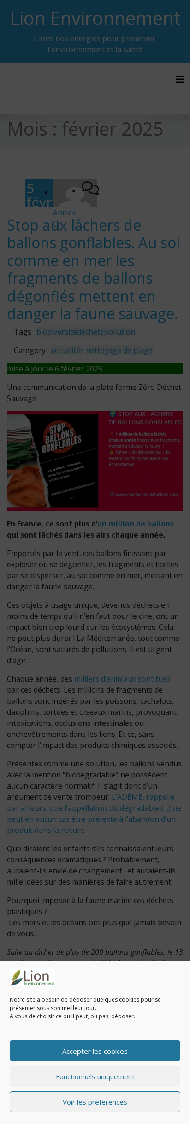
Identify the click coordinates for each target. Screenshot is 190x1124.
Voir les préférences (95, 1101)
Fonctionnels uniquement (95, 1076)
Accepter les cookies (95, 1051)
